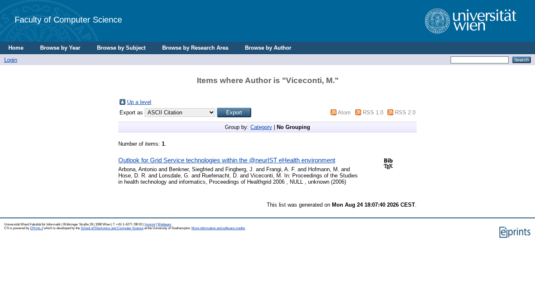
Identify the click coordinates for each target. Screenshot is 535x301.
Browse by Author (268, 48)
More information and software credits (218, 228)
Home (15, 48)
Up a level (139, 102)
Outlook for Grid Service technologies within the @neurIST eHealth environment (226, 160)
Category (261, 127)
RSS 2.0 (405, 112)
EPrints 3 (36, 228)
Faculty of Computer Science (68, 19)
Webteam (164, 224)
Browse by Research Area (195, 48)
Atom (344, 112)
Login (10, 60)
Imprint (150, 224)
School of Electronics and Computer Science (112, 228)
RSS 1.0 (373, 112)
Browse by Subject (121, 48)
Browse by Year (60, 48)
